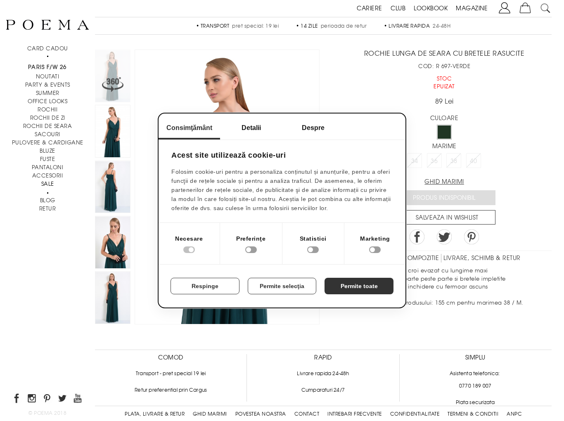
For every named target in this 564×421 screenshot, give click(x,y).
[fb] (17, 399)
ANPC (514, 414)
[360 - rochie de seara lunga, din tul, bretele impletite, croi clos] (112, 298)
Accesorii (47, 176)
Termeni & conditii (473, 414)
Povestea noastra (260, 414)
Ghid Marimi (210, 414)
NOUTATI (47, 76)
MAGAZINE (472, 8)
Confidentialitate (415, 414)
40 (473, 161)
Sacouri (47, 134)
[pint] (47, 399)
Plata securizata (475, 402)
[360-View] (112, 77)
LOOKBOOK (431, 8)
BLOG (47, 200)
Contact (307, 414)
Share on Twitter (444, 236)
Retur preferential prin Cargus (171, 390)
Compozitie (421, 258)
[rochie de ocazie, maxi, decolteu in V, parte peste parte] (112, 188)
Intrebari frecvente (354, 414)
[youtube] (78, 399)
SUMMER (47, 93)
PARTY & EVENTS (47, 85)
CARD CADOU (47, 48)
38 (453, 161)
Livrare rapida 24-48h (323, 373)
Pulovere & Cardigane (47, 143)
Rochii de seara (47, 126)
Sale (47, 184)
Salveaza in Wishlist (447, 217)
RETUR (47, 209)
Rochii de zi (47, 118)
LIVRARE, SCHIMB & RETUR (482, 258)
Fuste (47, 159)
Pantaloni (48, 167)
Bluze (47, 151)
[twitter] (63, 399)
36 (434, 161)
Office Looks (47, 101)
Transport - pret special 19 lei (171, 373)
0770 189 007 (475, 386)
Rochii (47, 109)
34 (414, 161)
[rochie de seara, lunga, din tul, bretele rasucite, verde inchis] (112, 132)
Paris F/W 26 (47, 67)
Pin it (471, 236)
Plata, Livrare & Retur (155, 414)
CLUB (398, 8)
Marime (444, 146)
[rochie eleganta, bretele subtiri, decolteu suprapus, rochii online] (112, 243)
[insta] (32, 399)
